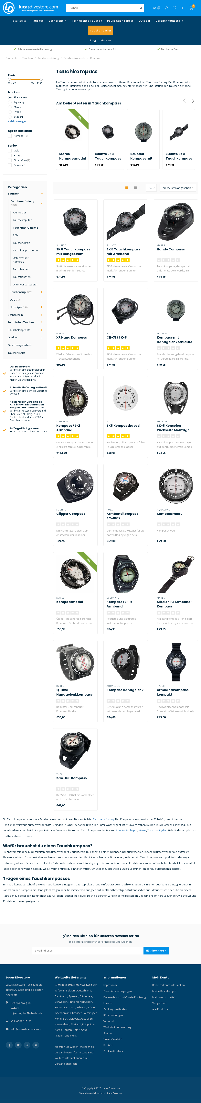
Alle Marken (20, 97)
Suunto (120, 830)
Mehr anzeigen (17, 121)
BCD (15, 235)
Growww (117, 1093)
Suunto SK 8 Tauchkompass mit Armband (179, 158)
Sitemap (108, 1033)
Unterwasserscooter (25, 284)
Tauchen (37, 20)
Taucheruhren (21, 243)
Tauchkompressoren (25, 250)
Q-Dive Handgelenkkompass (74, 692)
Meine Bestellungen (164, 991)
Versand (108, 1021)
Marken (106, 40)
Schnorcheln (58, 20)
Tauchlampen (21, 269)
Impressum (110, 985)
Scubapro (131, 830)
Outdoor (145, 20)
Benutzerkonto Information (168, 985)
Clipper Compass (70, 513)
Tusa (150, 830)
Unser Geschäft (112, 1039)
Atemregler (19, 212)
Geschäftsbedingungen (117, 991)
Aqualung (19, 102)
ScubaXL (18, 116)
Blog (93, 40)
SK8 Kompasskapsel (123, 425)
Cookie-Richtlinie (113, 1051)
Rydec (17, 111)
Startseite (19, 20)
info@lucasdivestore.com (26, 1029)
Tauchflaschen (22, 277)
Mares (17, 107)
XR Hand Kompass (71, 337)
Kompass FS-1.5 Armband (119, 604)
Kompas (21, 135)
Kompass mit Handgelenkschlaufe (174, 339)
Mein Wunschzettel (163, 997)
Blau (18, 155)
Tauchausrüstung (103, 819)
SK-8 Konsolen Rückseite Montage (173, 427)
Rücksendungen (113, 1015)
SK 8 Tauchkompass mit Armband (123, 251)
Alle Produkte (160, 1009)
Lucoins (107, 1003)
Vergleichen (159, 1003)
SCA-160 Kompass (71, 778)
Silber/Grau (22, 160)
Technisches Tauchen (86, 20)
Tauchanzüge (21, 292)
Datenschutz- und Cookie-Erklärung (124, 997)
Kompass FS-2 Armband (68, 427)
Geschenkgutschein (169, 20)
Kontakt (108, 1045)
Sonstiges (18, 307)
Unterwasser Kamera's (20, 259)
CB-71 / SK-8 (117, 337)
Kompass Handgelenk (125, 690)
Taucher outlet (100, 30)
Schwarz (20, 165)
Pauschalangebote (120, 20)
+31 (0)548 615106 (21, 1021)
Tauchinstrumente (25, 227)
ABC (15, 299)
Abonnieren (158, 950)
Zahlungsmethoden (115, 1009)
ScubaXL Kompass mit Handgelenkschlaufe (148, 158)
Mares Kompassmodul (72, 156)
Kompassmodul (170, 513)
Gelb (18, 150)
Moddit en (106, 1093)
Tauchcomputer (22, 220)
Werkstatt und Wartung (117, 1027)
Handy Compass (171, 249)
